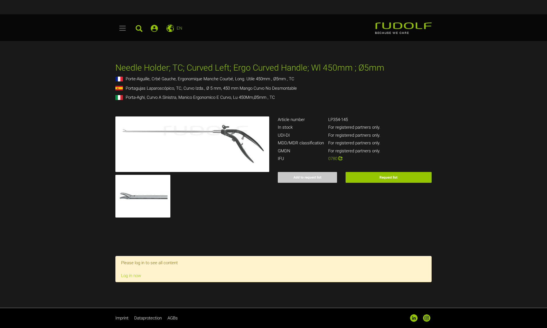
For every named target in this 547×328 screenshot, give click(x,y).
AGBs (173, 318)
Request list (388, 177)
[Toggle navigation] (122, 28)
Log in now (131, 275)
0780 (333, 158)
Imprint (121, 318)
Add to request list (307, 177)
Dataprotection (148, 318)
